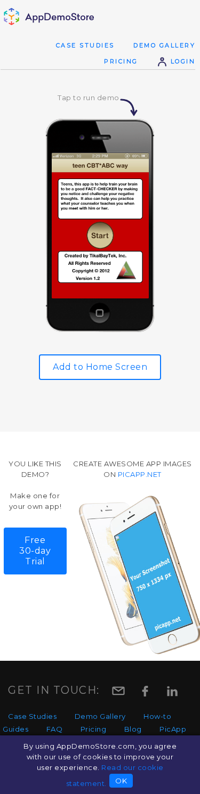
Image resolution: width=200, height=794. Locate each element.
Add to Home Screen (100, 367)
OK (121, 780)
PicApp (172, 729)
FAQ (54, 729)
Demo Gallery (164, 45)
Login (181, 61)
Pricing (121, 61)
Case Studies (85, 45)
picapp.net (140, 474)
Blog (133, 729)
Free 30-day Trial (35, 550)
